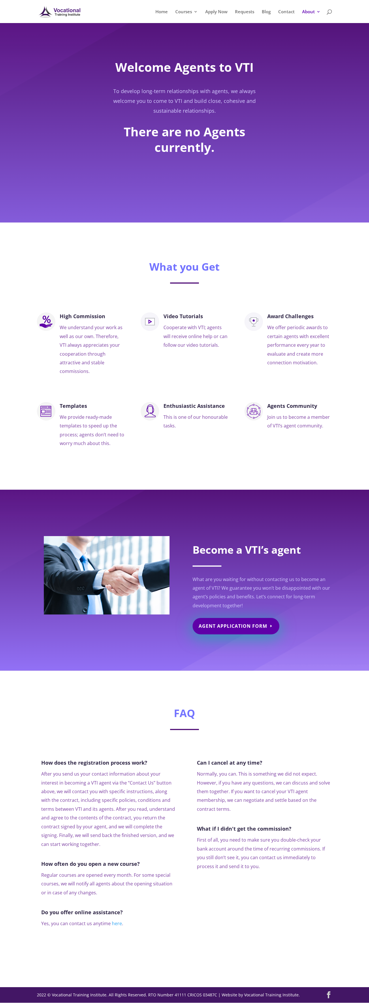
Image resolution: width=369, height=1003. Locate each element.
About (308, 12)
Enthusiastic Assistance (194, 405)
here (117, 923)
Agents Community (292, 405)
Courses (183, 12)
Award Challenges (290, 316)
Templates (73, 405)
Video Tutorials (183, 316)
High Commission (82, 316)
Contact (286, 12)
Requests (244, 12)
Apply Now (216, 12)
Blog (266, 12)
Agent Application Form (233, 626)
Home (161, 12)
